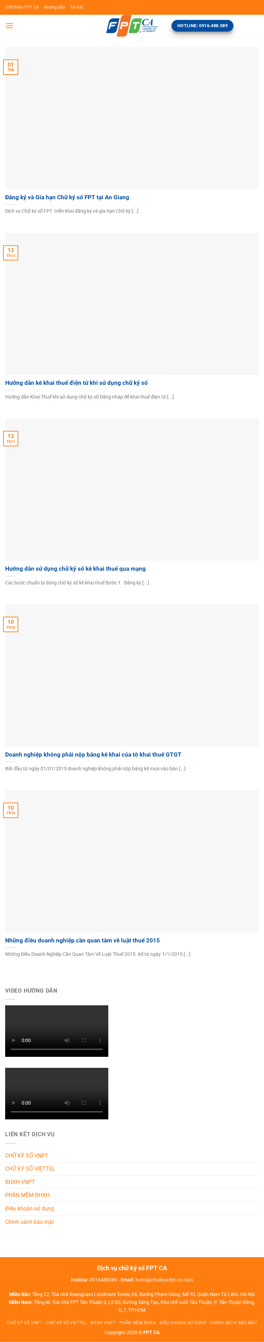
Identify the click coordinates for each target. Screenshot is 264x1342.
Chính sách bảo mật (29, 1222)
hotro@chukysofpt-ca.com (164, 1280)
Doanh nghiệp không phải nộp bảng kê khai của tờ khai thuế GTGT (93, 754)
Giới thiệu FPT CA (22, 7)
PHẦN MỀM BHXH (27, 1195)
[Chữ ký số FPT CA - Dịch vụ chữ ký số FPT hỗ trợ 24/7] (132, 26)
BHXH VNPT (20, 1182)
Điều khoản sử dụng (29, 1208)
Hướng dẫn (54, 7)
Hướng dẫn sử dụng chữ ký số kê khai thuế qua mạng (75, 569)
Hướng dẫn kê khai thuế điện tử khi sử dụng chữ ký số (76, 383)
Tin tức (77, 7)
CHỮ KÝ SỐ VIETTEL (30, 1168)
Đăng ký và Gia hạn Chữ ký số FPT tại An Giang (67, 197)
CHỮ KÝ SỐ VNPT (26, 1155)
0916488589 (103, 1280)
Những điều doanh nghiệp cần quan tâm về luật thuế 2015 (82, 940)
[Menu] (9, 25)
